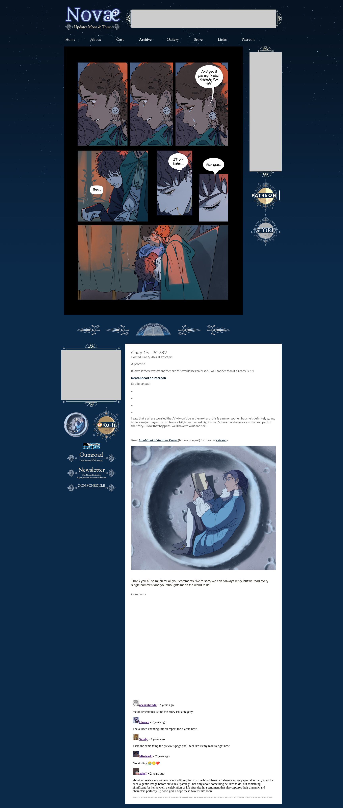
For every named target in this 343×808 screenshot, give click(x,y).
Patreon (248, 40)
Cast (120, 40)
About (95, 40)
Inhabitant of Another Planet (158, 440)
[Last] (218, 329)
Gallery (173, 40)
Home (70, 40)
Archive (145, 40)
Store (198, 40)
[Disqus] (203, 645)
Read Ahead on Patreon (148, 378)
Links (222, 40)
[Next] (189, 329)
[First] (88, 329)
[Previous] (117, 329)
